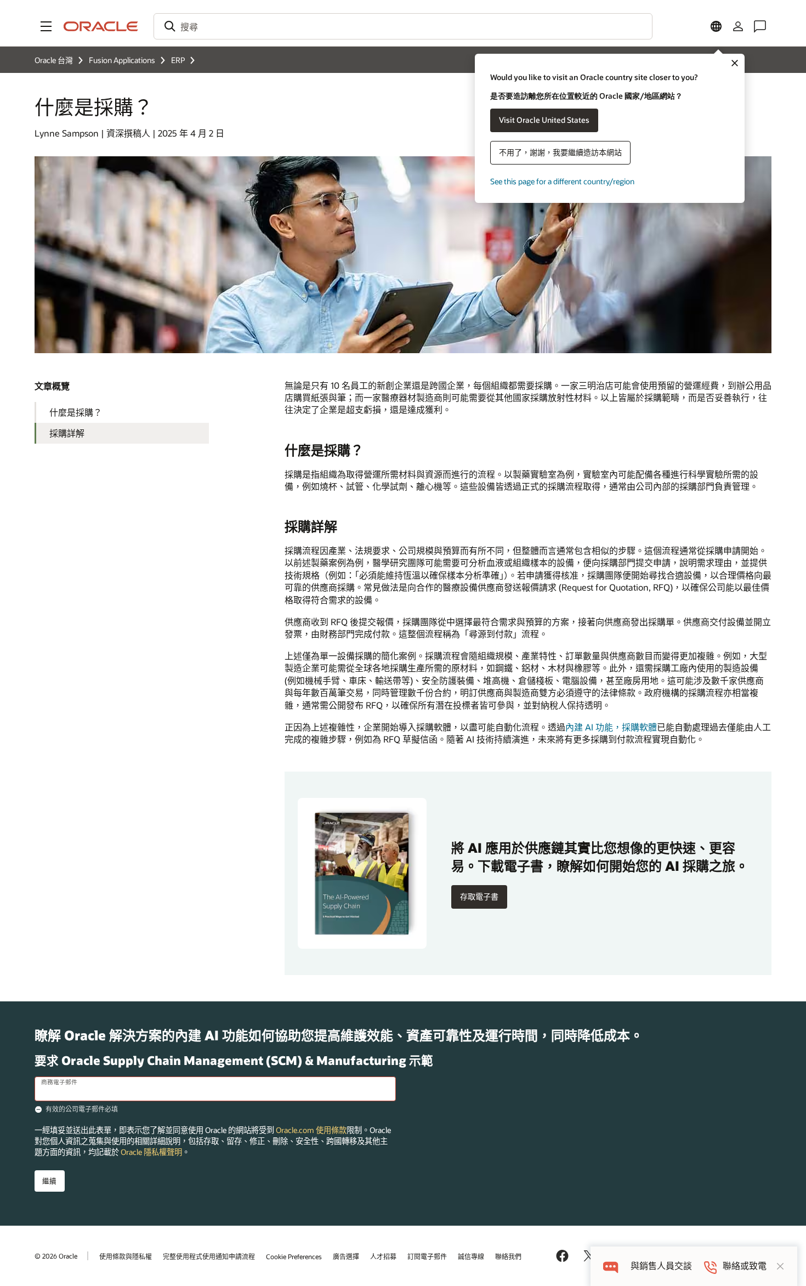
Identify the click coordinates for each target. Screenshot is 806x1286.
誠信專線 (471, 1256)
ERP (178, 60)
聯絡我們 (508, 1256)
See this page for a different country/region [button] (562, 181)
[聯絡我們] (760, 26)
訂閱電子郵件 (427, 1256)
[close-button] (780, 1266)
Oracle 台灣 (54, 60)
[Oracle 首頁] (100, 26)
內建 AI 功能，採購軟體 (611, 727)
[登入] (738, 26)
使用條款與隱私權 (125, 1256)
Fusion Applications (122, 60)
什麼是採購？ (75, 412)
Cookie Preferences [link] (294, 1256)
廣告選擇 (346, 1256)
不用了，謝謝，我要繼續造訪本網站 (560, 152)
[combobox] (403, 26)
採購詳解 (66, 433)
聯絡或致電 (745, 1266)
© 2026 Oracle (56, 1255)
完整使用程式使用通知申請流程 (209, 1256)
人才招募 (383, 1256)
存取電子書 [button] (479, 896)
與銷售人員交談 (661, 1266)
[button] (46, 26)
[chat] (611, 1266)
